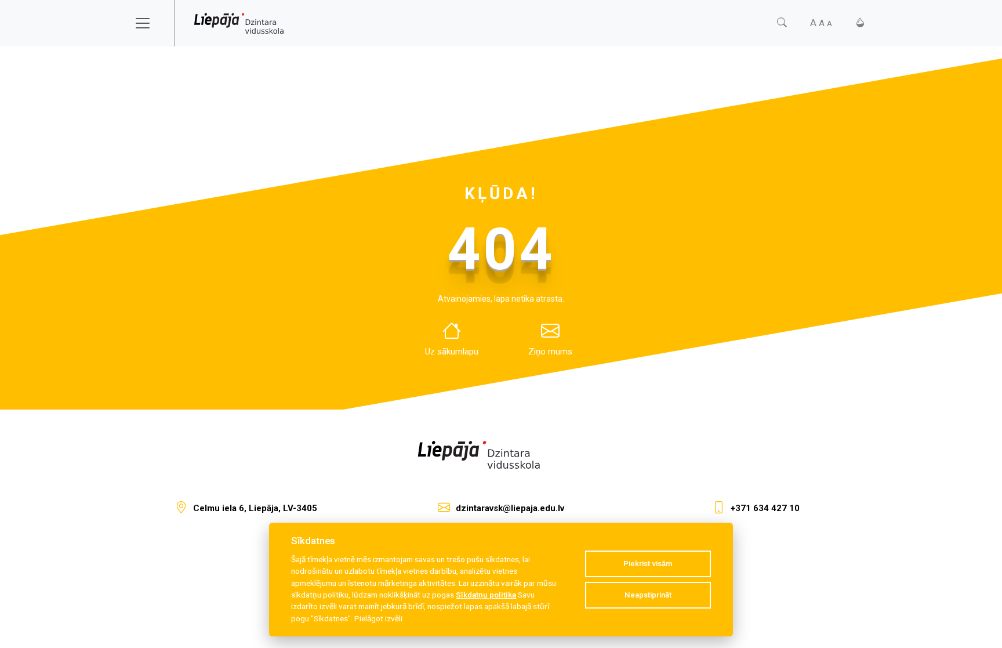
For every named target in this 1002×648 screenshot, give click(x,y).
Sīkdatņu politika (486, 594)
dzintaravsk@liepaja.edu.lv (510, 508)
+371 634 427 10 (765, 508)
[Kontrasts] (860, 23)
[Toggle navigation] (150, 23)
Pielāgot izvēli (378, 618)
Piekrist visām (647, 563)
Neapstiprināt (648, 595)
